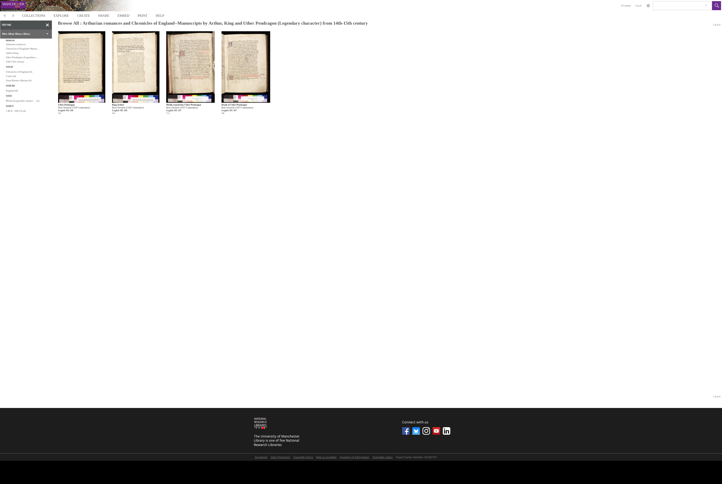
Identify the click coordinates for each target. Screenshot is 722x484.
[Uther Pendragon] (81, 67)
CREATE (83, 16)
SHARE (103, 16)
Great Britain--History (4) (18, 80)
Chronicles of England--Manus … (23, 48)
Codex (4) (11, 76)
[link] (706, 5)
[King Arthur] (135, 67)
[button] (716, 5)
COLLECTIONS (33, 16)
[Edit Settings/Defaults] (648, 5)
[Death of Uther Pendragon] (245, 67)
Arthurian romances (16, 44)
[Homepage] (71, 5)
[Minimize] (47, 25)
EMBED (123, 16)
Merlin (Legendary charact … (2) (22, 100)
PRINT (142, 16)
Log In (639, 5)
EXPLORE (61, 16)
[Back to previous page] (4, 16)
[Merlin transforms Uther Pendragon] (190, 67)
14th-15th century (15, 61)
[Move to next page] (13, 16)
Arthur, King (12, 53)
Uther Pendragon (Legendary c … (23, 57)
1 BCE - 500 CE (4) (16, 111)
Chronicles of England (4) (19, 71)
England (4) (12, 90)
